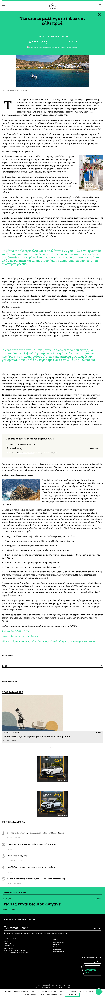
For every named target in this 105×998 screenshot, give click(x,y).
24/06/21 (7, 899)
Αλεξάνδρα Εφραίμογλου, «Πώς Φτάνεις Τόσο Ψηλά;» (31, 867)
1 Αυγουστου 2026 (11, 732)
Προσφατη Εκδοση (91, 957)
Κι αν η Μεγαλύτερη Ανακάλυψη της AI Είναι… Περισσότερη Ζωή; (36, 879)
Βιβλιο (99, 732)
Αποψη (98, 899)
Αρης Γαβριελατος (10, 909)
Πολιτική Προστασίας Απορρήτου (25, 453)
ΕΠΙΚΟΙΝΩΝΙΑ (8, 948)
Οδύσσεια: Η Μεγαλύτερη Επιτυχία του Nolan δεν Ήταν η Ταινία (35, 833)
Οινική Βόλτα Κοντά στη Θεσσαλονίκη (20, 636)
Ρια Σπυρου (11, 849)
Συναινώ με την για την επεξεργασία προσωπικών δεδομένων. (32, 453)
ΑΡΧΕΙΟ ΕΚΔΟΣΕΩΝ (10, 938)
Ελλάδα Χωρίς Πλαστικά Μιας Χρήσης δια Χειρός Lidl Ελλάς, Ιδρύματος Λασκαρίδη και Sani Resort (48, 641)
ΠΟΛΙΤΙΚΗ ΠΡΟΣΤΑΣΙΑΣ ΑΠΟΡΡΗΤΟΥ (16, 953)
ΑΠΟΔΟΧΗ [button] (71, 994)
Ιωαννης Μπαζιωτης (15, 860)
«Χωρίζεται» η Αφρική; (17, 856)
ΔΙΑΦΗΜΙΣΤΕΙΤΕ (9, 946)
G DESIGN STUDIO (48, 987)
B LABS (68, 987)
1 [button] (50, 747)
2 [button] (52, 747)
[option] (52, 719)
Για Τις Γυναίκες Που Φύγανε (32, 904)
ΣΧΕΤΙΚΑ (6, 941)
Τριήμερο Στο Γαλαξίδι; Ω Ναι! (16, 631)
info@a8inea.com (58, 951)
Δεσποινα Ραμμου (14, 837)
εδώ (61, 994)
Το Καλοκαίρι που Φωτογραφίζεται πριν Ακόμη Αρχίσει (31, 844)
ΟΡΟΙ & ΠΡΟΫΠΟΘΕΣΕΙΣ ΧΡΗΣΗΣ (14, 950)
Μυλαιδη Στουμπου (14, 883)
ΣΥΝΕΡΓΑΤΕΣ (8, 943)
